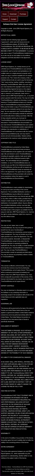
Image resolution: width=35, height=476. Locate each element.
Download (13, 14)
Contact (13, 19)
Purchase (23, 14)
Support (5, 19)
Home (5, 14)
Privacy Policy (21, 473)
